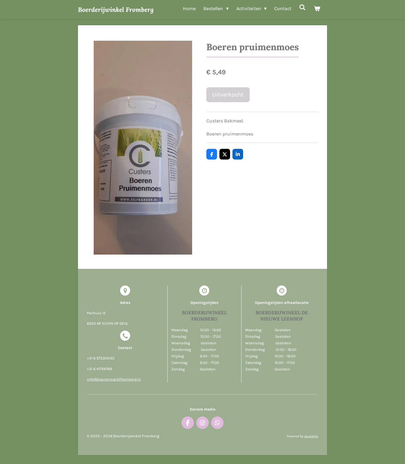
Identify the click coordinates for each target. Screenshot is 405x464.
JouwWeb (311, 436)
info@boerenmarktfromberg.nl (114, 379)
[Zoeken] (302, 7)
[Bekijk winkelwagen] (317, 8)
